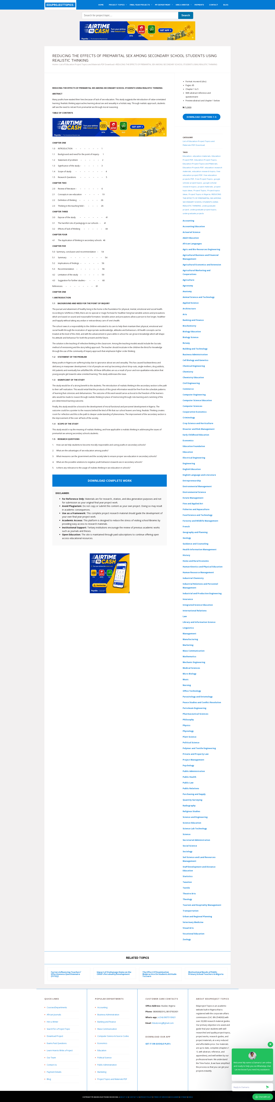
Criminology (189, 417)
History (186, 555)
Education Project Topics (205, 160)
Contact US (134, 1097)
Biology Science (190, 337)
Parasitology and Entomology (198, 696)
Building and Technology (195, 348)
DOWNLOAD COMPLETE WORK (110, 481)
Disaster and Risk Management (199, 429)
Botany (186, 343)
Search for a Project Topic (58, 1029)
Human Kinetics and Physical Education (202, 566)
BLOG (225, 5)
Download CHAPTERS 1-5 (201, 116)
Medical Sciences (191, 668)
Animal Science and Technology (199, 297)
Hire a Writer (52, 1021)
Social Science (190, 845)
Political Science (191, 742)
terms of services (161, 1097)
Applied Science (191, 303)
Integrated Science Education (198, 605)
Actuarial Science (191, 232)
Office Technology (192, 691)
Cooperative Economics (195, 412)
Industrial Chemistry (193, 578)
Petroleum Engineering (194, 708)
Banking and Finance (193, 320)
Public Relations (191, 788)
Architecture (189, 308)
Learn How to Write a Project (60, 1050)
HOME (101, 5)
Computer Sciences (192, 406)
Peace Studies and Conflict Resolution (202, 702)
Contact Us (52, 1064)
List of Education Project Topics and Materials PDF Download (87, 64)
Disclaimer (174, 1097)
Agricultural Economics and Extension (202, 264)
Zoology (187, 939)
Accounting (188, 220)
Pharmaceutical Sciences (195, 714)
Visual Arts (188, 928)
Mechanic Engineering (194, 662)
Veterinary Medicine (193, 922)
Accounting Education (194, 226)
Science (186, 834)
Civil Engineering (191, 383)
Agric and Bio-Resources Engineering (201, 249)
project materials (205, 186)
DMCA (190, 1097)
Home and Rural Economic (196, 561)
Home (55, 64)
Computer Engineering (194, 394)
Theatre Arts (189, 893)
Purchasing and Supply (194, 794)
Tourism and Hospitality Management (202, 905)
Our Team (51, 1057)
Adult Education (191, 238)
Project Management (193, 759)
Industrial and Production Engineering (202, 593)
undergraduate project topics (203, 209)
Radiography (189, 805)
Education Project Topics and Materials (200, 163)
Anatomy (187, 291)
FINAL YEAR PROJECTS (140, 5)
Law (185, 616)
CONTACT (213, 5)
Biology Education (192, 331)
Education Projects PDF (193, 167)
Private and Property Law (195, 754)
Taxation (187, 882)
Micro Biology (189, 673)
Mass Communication (193, 650)
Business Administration (195, 354)
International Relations (195, 610)
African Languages (192, 243)
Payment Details (54, 1072)
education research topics (203, 171)
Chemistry (188, 371)
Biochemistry (189, 325)
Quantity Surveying (192, 800)
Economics (102, 1043)
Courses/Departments (57, 1007)
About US (124, 1097)
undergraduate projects (193, 213)
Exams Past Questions (57, 1043)
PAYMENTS (199, 5)
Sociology (187, 851)
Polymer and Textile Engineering (199, 748)
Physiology (188, 731)
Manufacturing (190, 639)
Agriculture (188, 280)
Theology (187, 899)
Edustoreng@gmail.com (163, 1023)
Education (187, 156)
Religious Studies (191, 811)
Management (189, 633)
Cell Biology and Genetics (195, 360)
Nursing (187, 685)
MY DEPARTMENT (162, 5)
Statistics (188, 876)
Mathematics (189, 656)
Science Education (192, 822)
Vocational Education (193, 933)
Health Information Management (199, 549)
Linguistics (188, 628)
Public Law (188, 782)
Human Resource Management (198, 572)
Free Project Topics (204, 179)
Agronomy (188, 285)
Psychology (188, 765)
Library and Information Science (199, 622)
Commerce (188, 389)
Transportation (190, 910)
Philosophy (188, 719)
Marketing (188, 645)
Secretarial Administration (196, 840)
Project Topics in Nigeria (199, 194)
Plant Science (189, 736)
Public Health (189, 777)
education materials (202, 156)
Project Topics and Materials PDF (112, 1079)
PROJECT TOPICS (116, 5)
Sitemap (183, 1097)
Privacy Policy (146, 1097)
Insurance (188, 599)
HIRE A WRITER (182, 5)
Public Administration (194, 771)
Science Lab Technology (195, 828)
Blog (49, 1079)
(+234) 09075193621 (167, 1017)
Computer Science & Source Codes (113, 1036)
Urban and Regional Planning (197, 916)
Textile (186, 887)
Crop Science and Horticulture (198, 423)
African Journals (54, 1014)
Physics (186, 725)
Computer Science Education (197, 400)
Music (186, 679)
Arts (185, 314)
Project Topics (200, 190)
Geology (187, 538)
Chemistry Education (193, 377)
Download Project (55, 1036)
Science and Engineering (195, 817)
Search (185, 15)
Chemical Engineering (194, 366)
